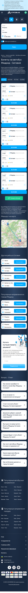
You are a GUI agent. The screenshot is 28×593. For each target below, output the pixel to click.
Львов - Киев (4, 527)
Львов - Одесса (17, 524)
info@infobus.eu (7, 560)
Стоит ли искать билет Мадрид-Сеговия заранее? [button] (12, 405)
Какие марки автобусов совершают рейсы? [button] (11, 454)
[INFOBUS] (14, 12)
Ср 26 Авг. (22, 79)
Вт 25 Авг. (16, 79)
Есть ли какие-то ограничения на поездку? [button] (11, 396)
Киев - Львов (4, 515)
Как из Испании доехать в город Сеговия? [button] (12, 463)
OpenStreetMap (18, 247)
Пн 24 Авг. (10, 79)
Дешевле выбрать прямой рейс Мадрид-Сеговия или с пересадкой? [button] (12, 415)
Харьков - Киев (17, 521)
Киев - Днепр (17, 518)
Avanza (6, 95)
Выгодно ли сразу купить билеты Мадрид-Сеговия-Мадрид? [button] (12, 426)
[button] (14, 103)
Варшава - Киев (17, 493)
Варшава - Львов (5, 499)
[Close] (25, 5)
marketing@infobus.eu (9, 562)
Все (6, 19)
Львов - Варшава (18, 490)
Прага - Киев (4, 486)
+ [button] (3, 222)
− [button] (3, 224)
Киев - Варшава (17, 486)
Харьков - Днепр (5, 524)
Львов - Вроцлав (5, 493)
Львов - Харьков (17, 499)
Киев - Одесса (17, 515)
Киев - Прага (4, 490)
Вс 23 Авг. (4, 79)
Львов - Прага (17, 496)
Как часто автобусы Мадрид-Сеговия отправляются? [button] (13, 445)
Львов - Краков (4, 496)
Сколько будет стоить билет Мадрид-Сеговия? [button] (12, 436)
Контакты (4, 552)
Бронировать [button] (19, 262)
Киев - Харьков (4, 521)
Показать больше (15, 198)
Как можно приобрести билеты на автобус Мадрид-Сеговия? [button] (12, 386)
